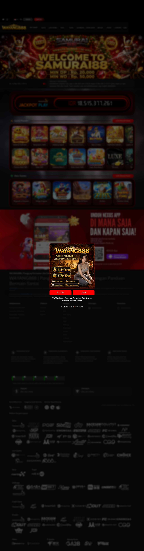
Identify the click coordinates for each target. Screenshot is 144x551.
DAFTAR (60, 292)
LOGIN (84, 292)
